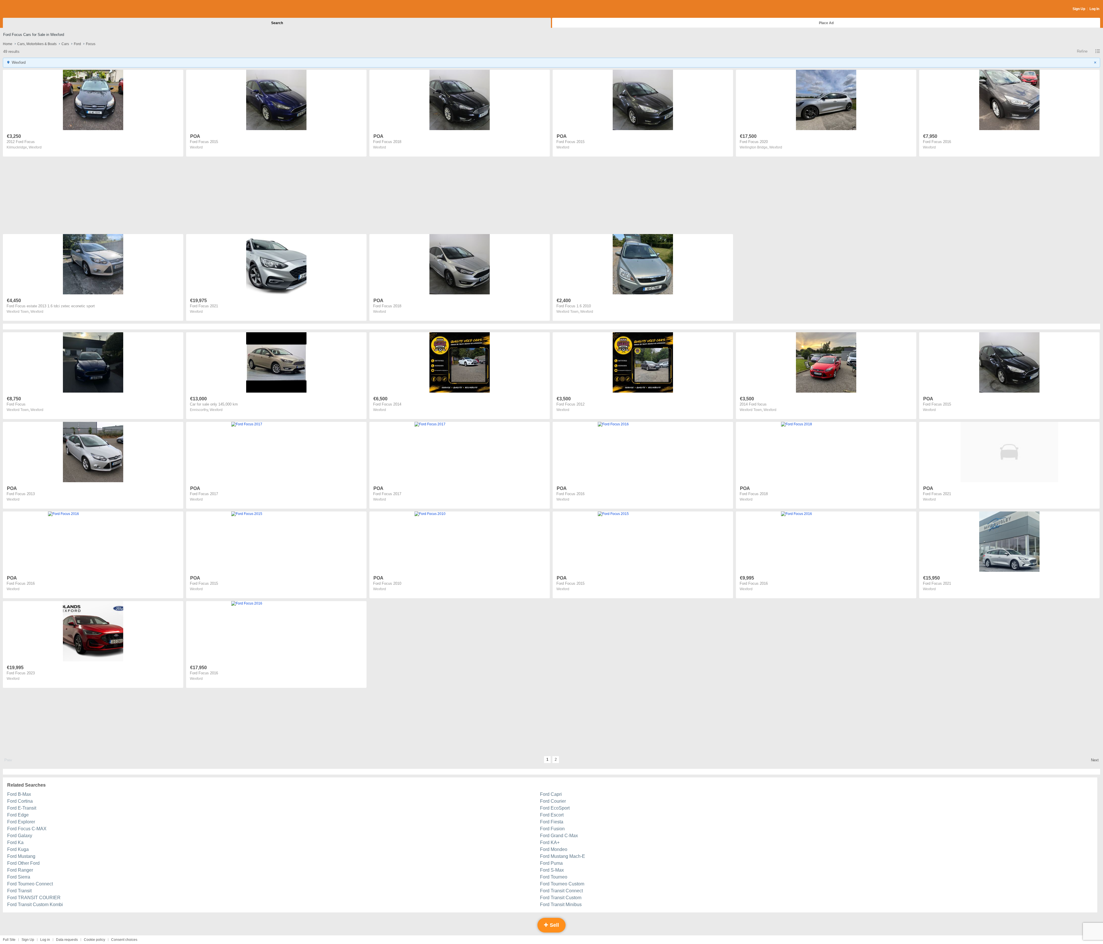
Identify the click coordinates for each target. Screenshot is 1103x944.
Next (1095, 760)
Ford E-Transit (21, 808)
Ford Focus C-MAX (27, 828)
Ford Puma (551, 863)
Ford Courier (553, 801)
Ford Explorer (21, 821)
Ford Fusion (552, 828)
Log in (45, 940)
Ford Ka (15, 842)
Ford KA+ (550, 842)
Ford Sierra (18, 876)
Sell (553, 925)
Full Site (9, 940)
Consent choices (124, 940)
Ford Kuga (18, 849)
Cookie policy (94, 940)
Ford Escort (552, 814)
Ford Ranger (20, 870)
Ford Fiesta (551, 821)
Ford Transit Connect (561, 890)
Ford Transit (19, 890)
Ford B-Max (19, 794)
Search (277, 23)
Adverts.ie (25, 9)
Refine (1082, 51)
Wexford (35, 147)
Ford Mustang (21, 856)
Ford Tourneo (553, 876)
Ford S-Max (552, 870)
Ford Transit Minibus (561, 904)
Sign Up (1079, 9)
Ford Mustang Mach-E (562, 856)
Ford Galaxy (19, 835)
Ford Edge (18, 814)
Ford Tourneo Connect (30, 883)
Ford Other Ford (23, 863)
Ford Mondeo (553, 849)
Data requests (67, 940)
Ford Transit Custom (560, 897)
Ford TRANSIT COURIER (34, 897)
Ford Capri (551, 794)
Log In (1094, 9)
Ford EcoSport (555, 808)
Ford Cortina (20, 801)
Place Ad (826, 23)
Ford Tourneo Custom (562, 883)
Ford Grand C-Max (559, 835)
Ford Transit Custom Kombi (35, 904)
